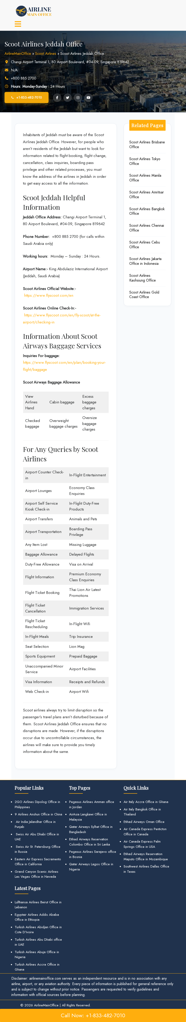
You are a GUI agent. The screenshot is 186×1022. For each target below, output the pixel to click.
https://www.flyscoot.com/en (48, 295)
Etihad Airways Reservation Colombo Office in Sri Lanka (89, 842)
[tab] (18, 24)
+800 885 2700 (23, 78)
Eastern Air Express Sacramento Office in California (38, 862)
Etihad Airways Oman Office (144, 821)
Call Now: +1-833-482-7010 (93, 1015)
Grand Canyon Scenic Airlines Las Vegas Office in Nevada (36, 874)
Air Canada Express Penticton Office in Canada (145, 832)
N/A (14, 70)
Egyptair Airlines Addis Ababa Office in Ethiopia (37, 917)
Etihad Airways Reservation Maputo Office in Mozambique (146, 856)
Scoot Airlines (45, 53)
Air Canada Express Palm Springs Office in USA (142, 844)
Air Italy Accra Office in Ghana (146, 801)
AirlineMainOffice (18, 53)
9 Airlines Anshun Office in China (38, 814)
